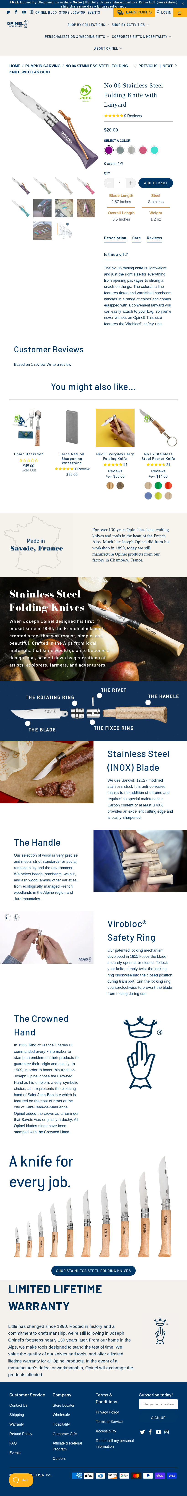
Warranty (16, 1424)
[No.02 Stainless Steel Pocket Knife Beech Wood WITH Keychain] (148, 485)
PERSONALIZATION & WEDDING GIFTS (75, 37)
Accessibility (106, 1431)
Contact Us (18, 1405)
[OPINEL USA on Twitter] (8, 12)
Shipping (16, 1415)
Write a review (59, 364)
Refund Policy (20, 1434)
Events (94, 12)
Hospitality (61, 1424)
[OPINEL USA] (17, 24)
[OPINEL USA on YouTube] (23, 12)
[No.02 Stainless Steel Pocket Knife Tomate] (168, 485)
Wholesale (61, 1415)
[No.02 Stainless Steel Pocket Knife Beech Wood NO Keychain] (168, 495)
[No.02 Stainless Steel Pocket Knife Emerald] (158, 485)
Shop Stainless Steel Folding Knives (93, 1270)
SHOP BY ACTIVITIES (129, 25)
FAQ (13, 1443)
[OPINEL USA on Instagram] (31, 12)
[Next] (95, 125)
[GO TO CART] (180, 12)
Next (168, 66)
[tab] (115, 236)
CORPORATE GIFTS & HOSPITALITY (140, 37)
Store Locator (72, 12)
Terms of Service (109, 1422)
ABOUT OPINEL (106, 48)
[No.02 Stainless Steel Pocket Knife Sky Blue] (148, 495)
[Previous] (14, 125)
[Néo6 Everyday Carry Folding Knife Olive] (110, 485)
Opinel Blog (46, 12)
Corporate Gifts (65, 1434)
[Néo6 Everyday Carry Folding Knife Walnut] (120, 485)
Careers (59, 1458)
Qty (107, 173)
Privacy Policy (107, 1412)
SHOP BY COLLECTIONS (87, 25)
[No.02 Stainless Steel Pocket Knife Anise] (158, 495)
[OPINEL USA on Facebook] (16, 12)
